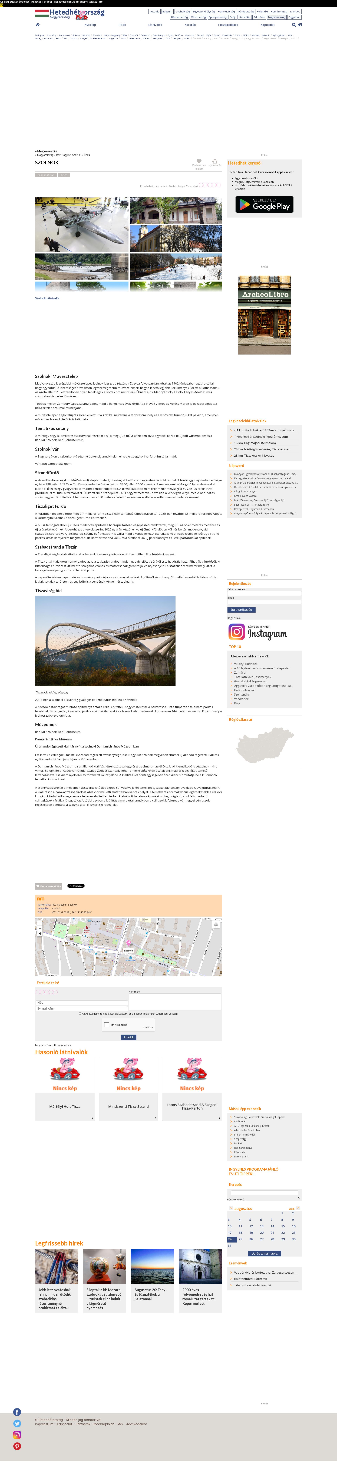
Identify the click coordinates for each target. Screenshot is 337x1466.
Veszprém (158, 38)
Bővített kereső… (236, 1199)
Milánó (238, 1143)
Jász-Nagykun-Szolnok (68, 154)
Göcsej (200, 35)
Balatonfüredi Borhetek (250, 1279)
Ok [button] (1, 5)
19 (251, 1233)
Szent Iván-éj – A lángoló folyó (251, 504)
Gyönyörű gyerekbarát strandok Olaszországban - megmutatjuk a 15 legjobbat (279, 474)
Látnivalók (155, 25)
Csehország (183, 11)
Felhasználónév (236, 589)
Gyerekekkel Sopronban (250, 681)
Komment (134, 991)
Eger (170, 35)
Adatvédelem (136, 1424)
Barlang (208, 38)
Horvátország (279, 11)
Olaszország (198, 17)
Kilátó (294, 38)
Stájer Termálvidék (244, 1134)
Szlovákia (244, 17)
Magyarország (276, 17)
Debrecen (145, 35)
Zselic (187, 38)
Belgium (167, 11)
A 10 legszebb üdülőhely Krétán (252, 1125)
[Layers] (216, 924)
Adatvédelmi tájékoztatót (99, 1013)
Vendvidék (241, 699)
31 (230, 1246)
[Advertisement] (128, 337)
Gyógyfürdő (237, 38)
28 (272, 1239)
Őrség (38, 38)
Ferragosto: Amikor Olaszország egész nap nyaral (262, 478)
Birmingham (241, 1156)
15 (283, 1226)
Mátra (246, 35)
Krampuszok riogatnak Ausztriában (254, 509)
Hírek (122, 25)
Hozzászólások (228, 25)
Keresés (190, 25)
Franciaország (226, 11)
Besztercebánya (243, 1147)
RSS (120, 1424)
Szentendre (242, 694)
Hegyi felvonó (270, 38)
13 (262, 1226)
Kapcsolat (268, 25)
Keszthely (227, 35)
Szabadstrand (46, 175)
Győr (208, 35)
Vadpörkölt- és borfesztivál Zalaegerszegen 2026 (268, 1272)
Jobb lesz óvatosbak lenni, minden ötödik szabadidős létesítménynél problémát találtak (55, 1299)
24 (230, 1239)
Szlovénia (259, 17)
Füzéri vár (239, 1152)
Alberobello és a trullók (247, 1130)
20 (262, 1233)
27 (262, 1239)
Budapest (40, 35)
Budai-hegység (112, 35)
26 (251, 1239)
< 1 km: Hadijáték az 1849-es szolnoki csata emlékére (271, 430)
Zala (167, 38)
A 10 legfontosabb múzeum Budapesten (262, 668)
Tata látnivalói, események (252, 677)
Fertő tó (179, 35)
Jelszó (230, 597)
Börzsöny (97, 35)
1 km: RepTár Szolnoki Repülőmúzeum (261, 437)
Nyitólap (90, 25)
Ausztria (154, 11)
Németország (179, 17)
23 (294, 1233)
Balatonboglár (244, 690)
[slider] (210, 185)
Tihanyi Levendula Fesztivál (253, 1285)
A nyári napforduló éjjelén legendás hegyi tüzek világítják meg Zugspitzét (275, 513)
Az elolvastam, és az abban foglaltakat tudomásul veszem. (129, 1013)
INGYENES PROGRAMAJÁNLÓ (253, 1169)
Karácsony (64, 35)
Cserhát (134, 35)
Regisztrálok (234, 618)
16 (294, 1226)
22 (283, 1233)
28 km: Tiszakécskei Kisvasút (254, 455)
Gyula (217, 35)
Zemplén (177, 38)
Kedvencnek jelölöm (50, 886)
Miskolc (266, 35)
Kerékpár (284, 38)
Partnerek (83, 1424)
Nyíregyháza (279, 35)
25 (240, 1239)
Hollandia (262, 11)
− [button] (40, 928)
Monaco (295, 11)
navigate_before (231, 1208)
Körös (237, 35)
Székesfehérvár (98, 38)
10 (230, 1226)
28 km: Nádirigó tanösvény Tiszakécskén (262, 449)
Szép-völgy (240, 1139)
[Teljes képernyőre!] (39, 933)
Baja (237, 703)
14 (272, 1226)
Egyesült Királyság (204, 11)
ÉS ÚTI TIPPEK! (241, 1174)
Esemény (51, 35)
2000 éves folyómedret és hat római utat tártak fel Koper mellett (199, 1296)
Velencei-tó (134, 38)
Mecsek (256, 35)
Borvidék (225, 38)
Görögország (246, 11)
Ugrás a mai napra (264, 1253)
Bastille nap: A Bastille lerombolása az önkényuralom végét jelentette (273, 487)
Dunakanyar (159, 35)
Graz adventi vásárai (245, 495)
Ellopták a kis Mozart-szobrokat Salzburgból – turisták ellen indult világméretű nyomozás (104, 1299)
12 (251, 1226)
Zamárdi (240, 672)
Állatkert (197, 38)
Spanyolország (218, 17)
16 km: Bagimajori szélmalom (255, 443)
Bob (216, 38)
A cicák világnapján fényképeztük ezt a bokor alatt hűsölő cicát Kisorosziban (277, 482)
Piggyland (294, 17)
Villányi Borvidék (245, 664)
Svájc (233, 17)
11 (240, 1226)
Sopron (73, 38)
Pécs (58, 38)
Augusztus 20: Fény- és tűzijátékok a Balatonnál (150, 1294)
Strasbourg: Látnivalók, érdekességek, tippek (259, 1117)
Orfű (290, 35)
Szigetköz (113, 38)
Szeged (84, 38)
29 (283, 1239)
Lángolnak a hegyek (245, 491)
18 (240, 1233)
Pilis (66, 38)
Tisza (123, 38)
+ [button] (40, 923)
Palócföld (48, 38)
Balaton (86, 35)
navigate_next (299, 1198)
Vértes (146, 38)
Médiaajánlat (104, 1424)
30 (294, 1239)
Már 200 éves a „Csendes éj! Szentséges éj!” (259, 500)
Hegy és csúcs (253, 38)
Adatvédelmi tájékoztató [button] (87, 2)
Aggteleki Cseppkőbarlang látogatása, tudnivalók (264, 685)
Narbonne (240, 1121)
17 (230, 1233)
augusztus (243, 1208)
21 (272, 1233)
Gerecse (189, 35)
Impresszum (44, 1424)
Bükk (125, 35)
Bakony (76, 35)
